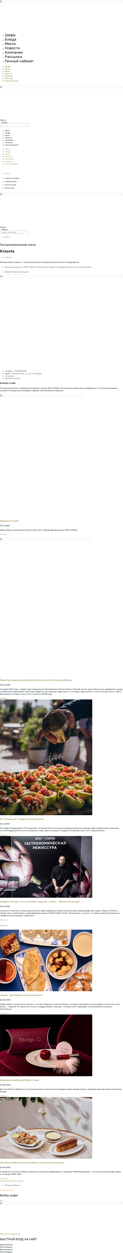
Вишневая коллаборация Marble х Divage (19, 1080)
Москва (8, 257)
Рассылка (13, 56)
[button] (11, 1181)
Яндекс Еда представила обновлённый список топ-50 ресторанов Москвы (36, 680)
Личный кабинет (19, 61)
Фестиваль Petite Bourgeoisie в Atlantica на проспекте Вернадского (32, 1163)
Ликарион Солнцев (9, 521)
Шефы (10, 35)
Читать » (4, 534)
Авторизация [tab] (6, 1244)
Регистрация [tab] (6, 1247)
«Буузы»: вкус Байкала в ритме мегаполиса (21, 995)
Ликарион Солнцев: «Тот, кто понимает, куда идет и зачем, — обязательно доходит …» (41, 902)
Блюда (10, 39)
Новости (12, 48)
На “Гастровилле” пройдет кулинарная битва (22, 819)
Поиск (3, 120)
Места (10, 43)
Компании (14, 52)
